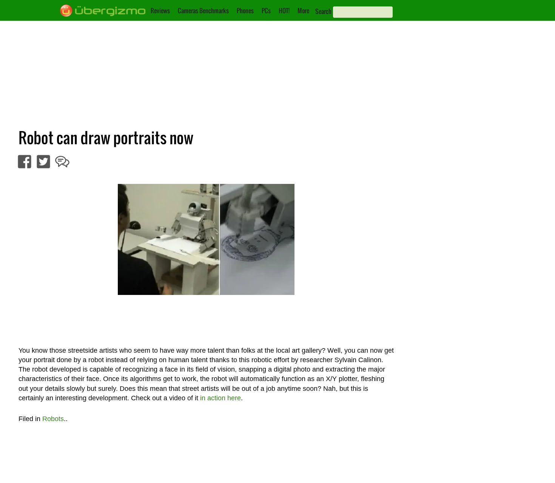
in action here (220, 398)
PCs (266, 10)
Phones (245, 10)
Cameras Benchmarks (203, 10)
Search (323, 11)
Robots (53, 419)
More (303, 10)
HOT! (284, 10)
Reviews (160, 10)
